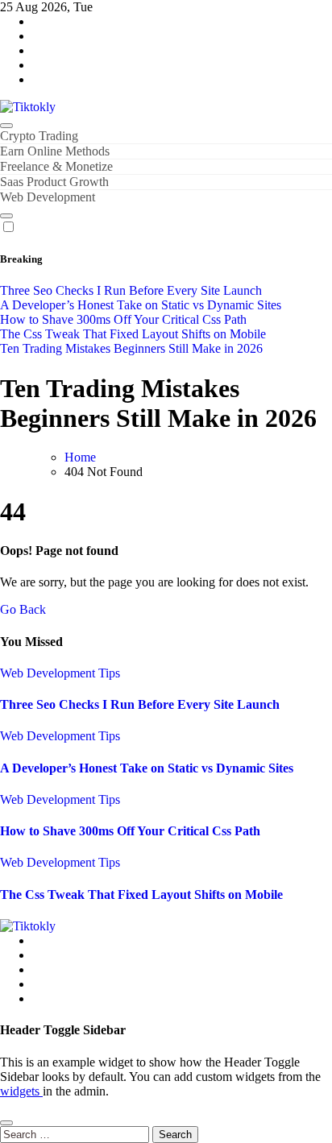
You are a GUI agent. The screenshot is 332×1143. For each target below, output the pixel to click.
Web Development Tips (60, 673)
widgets (21, 1091)
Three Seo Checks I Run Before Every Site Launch (140, 704)
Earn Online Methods (55, 151)
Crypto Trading (39, 136)
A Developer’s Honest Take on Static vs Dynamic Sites (146, 768)
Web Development (47, 197)
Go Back (23, 609)
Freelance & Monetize (56, 166)
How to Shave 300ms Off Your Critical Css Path (130, 831)
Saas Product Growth (54, 181)
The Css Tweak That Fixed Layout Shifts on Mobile (141, 894)
